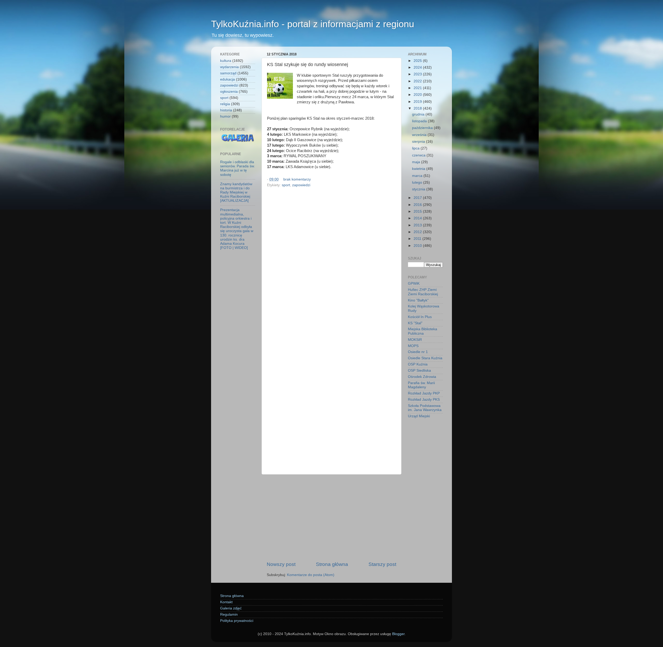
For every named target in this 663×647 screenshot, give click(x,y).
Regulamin (229, 614)
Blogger (398, 634)
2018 (418, 108)
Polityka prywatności (236, 621)
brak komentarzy (297, 179)
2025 (418, 61)
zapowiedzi (301, 185)
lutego (417, 182)
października (423, 128)
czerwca (419, 155)
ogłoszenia (229, 92)
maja (416, 162)
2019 (418, 102)
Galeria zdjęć (231, 608)
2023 (418, 74)
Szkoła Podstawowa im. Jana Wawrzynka (425, 408)
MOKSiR (415, 340)
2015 (418, 211)
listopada (420, 121)
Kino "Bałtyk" (418, 300)
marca (417, 176)
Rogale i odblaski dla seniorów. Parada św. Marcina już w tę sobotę (237, 168)
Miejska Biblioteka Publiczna (422, 331)
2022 (418, 81)
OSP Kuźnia (418, 364)
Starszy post (382, 564)
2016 (418, 205)
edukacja (227, 79)
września (420, 135)
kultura (225, 61)
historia (226, 110)
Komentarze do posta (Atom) (310, 575)
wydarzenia (229, 67)
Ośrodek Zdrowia (422, 377)
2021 (418, 88)
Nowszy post (281, 564)
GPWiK (414, 283)
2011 (418, 239)
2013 (418, 225)
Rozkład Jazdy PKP (424, 393)
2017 (418, 198)
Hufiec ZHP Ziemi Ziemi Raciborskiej (423, 292)
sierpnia (419, 141)
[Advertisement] (331, 517)
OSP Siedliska (419, 370)
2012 (418, 232)
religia (225, 104)
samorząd (228, 73)
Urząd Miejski (419, 416)
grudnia (419, 114)
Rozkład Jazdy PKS (424, 399)
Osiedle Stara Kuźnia (425, 358)
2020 (418, 95)
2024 (418, 67)
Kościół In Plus (420, 317)
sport (286, 185)
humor (225, 116)
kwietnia (419, 169)
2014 (418, 218)
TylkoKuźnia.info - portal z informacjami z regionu (312, 24)
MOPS (413, 346)
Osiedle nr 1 (418, 352)
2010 (418, 246)
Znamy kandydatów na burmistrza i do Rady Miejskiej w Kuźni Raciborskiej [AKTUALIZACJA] (236, 192)
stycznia (419, 189)
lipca (416, 148)
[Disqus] (331, 260)
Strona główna (332, 564)
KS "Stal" (415, 323)
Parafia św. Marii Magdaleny (421, 385)
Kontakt (226, 602)
